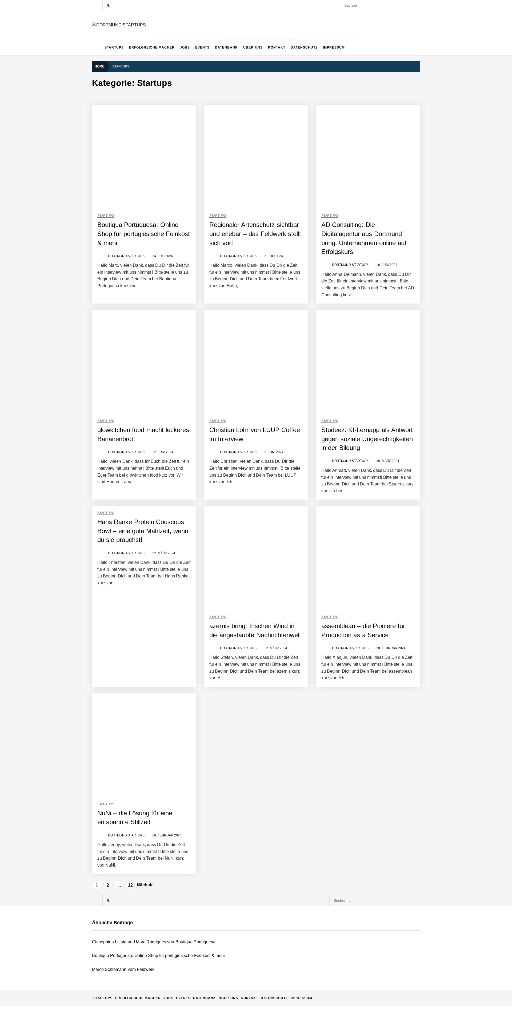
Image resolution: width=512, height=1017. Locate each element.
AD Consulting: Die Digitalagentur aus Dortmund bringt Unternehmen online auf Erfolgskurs (198, 897)
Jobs (185, 47)
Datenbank (226, 47)
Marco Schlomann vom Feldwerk (149, 833)
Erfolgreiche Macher (152, 47)
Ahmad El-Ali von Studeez (143, 982)
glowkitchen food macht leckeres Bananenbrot (160, 918)
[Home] (97, 47)
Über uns (252, 47)
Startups (114, 47)
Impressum (334, 47)
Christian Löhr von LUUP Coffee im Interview (159, 939)
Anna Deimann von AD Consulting (150, 875)
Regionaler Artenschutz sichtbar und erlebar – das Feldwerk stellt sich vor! (255, 233)
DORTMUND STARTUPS (126, 256)
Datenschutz (304, 47)
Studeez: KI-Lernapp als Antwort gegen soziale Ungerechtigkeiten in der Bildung (367, 438)
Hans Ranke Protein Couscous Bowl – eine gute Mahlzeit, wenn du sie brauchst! (143, 530)
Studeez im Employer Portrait (146, 961)
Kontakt (276, 47)
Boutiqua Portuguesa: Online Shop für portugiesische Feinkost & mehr (143, 233)
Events (202, 47)
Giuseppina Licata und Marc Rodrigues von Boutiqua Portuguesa (176, 790)
